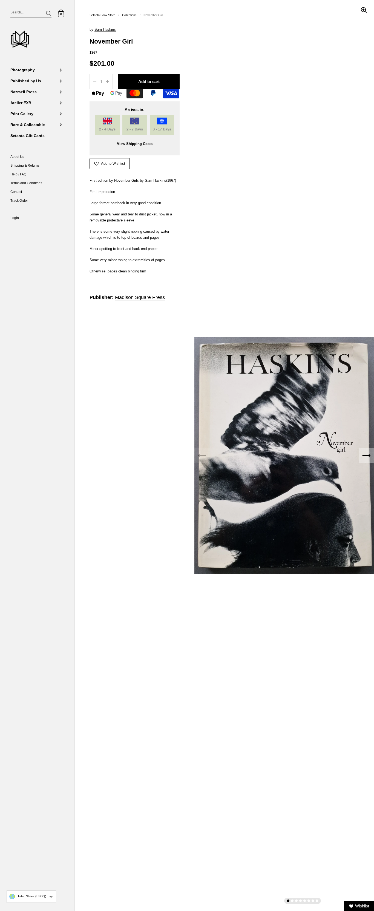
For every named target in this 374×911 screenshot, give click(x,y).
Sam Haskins (105, 29)
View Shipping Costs (135, 144)
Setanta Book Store (102, 15)
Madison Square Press (140, 297)
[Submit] (48, 13)
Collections (129, 15)
